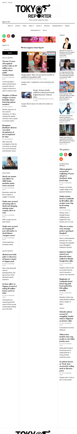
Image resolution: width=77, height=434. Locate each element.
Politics (67, 26)
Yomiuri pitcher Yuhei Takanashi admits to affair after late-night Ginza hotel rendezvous (66, 96)
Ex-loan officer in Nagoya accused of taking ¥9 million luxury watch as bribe (9, 288)
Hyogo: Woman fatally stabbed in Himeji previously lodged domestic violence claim (43, 93)
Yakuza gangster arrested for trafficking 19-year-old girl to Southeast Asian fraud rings (66, 175)
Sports (38, 26)
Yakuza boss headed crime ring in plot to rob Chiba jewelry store (66, 337)
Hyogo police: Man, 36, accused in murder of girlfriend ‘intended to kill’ (37, 76)
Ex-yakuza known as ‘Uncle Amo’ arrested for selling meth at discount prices (66, 366)
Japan (30, 26)
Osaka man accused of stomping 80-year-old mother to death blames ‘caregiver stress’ (10, 231)
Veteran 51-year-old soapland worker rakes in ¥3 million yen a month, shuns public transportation (9, 68)
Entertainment (56, 26)
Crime (17, 26)
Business (47, 26)
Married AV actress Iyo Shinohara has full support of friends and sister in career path (67, 53)
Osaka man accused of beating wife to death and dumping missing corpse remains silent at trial (10, 207)
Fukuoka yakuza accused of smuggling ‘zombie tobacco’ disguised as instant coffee (66, 316)
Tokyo (24, 26)
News (9, 26)
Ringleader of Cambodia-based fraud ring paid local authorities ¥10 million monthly (65, 285)
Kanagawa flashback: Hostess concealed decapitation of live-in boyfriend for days (9, 131)
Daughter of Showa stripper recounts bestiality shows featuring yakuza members (9, 99)
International (35, 30)
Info (44, 30)
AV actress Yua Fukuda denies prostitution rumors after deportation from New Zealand (66, 118)
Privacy (10, 2)
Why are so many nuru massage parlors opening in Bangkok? (66, 229)
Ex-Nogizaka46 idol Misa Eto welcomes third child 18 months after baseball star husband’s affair (66, 74)
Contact (4, 2)
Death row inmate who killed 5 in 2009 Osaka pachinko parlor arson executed (9, 181)
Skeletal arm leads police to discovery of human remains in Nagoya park (9, 257)
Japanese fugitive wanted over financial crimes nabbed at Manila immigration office (66, 256)
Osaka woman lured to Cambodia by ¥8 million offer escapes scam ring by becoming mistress (67, 139)
